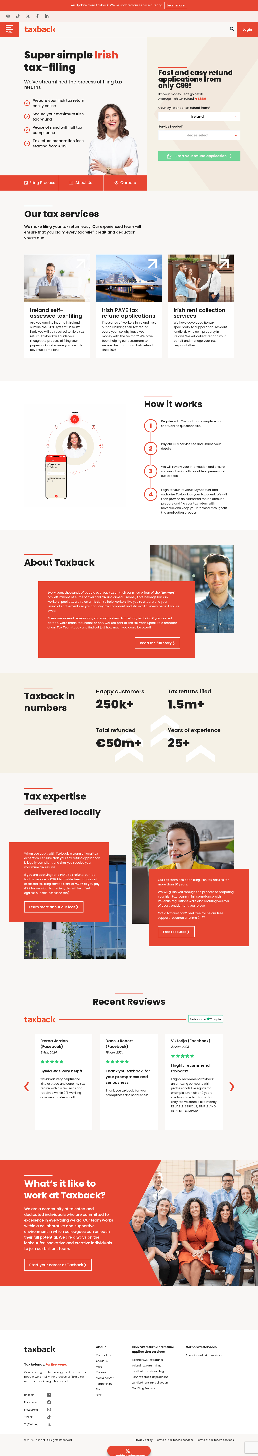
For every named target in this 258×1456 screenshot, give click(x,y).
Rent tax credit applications (150, 1377)
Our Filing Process (143, 1388)
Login (247, 29)
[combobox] (199, 116)
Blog (98, 1389)
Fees (99, 1367)
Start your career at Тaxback (56, 1265)
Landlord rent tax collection (150, 1382)
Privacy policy (144, 1440)
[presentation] (26, 1087)
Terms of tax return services (215, 1440)
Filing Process (42, 182)
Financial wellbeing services (204, 1355)
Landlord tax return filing (148, 1371)
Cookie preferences (129, 1455)
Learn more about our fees (52, 907)
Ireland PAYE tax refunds (148, 1360)
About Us (83, 182)
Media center (105, 1378)
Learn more (176, 5)
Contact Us (103, 1355)
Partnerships (104, 1384)
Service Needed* (171, 126)
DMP (99, 1395)
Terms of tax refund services (174, 1440)
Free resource (174, 931)
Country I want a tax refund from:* (184, 108)
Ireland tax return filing (146, 1365)
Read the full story (156, 643)
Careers (127, 182)
